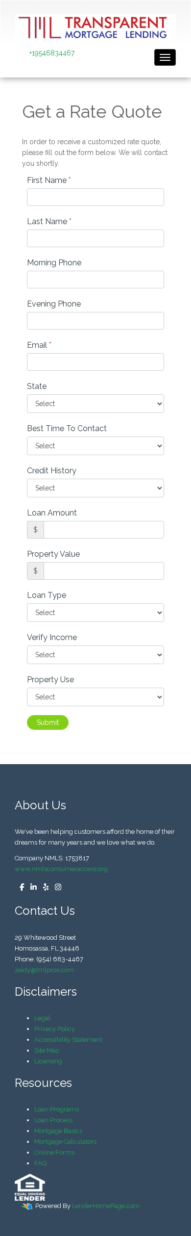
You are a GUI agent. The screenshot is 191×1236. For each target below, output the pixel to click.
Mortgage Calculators (65, 1141)
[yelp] (43, 887)
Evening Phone (54, 304)
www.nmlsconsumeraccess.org (61, 869)
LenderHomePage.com (106, 1206)
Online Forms (54, 1152)
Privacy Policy (54, 1028)
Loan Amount (52, 512)
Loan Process (53, 1120)
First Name (49, 180)
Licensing (48, 1061)
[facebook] (19, 887)
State (37, 386)
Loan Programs (56, 1109)
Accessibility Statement (68, 1039)
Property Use (50, 679)
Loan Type (46, 595)
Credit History (51, 470)
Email (39, 345)
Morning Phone (54, 262)
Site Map (46, 1050)
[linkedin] (31, 887)
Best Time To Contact (67, 428)
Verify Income (52, 637)
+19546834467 (51, 53)
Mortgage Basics (58, 1130)
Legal (42, 1018)
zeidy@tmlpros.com (44, 970)
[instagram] (55, 887)
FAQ (40, 1163)
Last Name (49, 221)
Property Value (53, 554)
